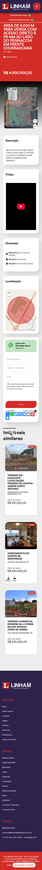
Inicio (4, 707)
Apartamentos (8, 758)
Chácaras (6, 777)
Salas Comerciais (9, 791)
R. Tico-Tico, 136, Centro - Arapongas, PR (19, 837)
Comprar (6, 716)
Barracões (6, 767)
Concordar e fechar (24, 865)
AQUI (25, 861)
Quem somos (7, 711)
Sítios (4, 795)
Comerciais (6, 781)
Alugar (4, 721)
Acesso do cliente (9, 739)
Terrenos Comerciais (10, 805)
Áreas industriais (8, 763)
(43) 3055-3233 (8, 828)
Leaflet (20, 330)
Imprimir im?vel (28, 411)
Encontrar (6, 730)
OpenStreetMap (30, 330)
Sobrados (6, 800)
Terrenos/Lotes (8, 810)
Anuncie (5, 725)
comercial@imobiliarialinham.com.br (17, 833)
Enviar (21, 404)
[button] (36, 6)
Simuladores (7, 735)
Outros (5, 786)
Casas (4, 772)
